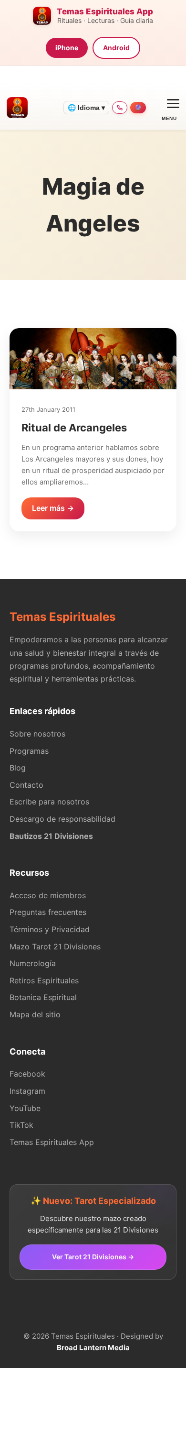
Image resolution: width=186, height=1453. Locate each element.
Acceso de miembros (48, 895)
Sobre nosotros (37, 733)
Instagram (27, 1091)
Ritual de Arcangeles (74, 427)
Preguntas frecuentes (48, 912)
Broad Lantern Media (93, 1347)
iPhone (66, 48)
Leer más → (53, 508)
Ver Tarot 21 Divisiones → (93, 1257)
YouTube (25, 1108)
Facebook (27, 1074)
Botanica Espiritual (43, 997)
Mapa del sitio (35, 1014)
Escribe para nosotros (49, 801)
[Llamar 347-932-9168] (119, 107)
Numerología (33, 963)
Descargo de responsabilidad (62, 819)
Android (116, 48)
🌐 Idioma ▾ (86, 107)
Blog (18, 767)
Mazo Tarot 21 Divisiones (55, 946)
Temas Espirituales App (52, 1142)
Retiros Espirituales (44, 980)
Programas (29, 751)
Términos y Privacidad (50, 929)
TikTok (21, 1125)
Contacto (26, 785)
